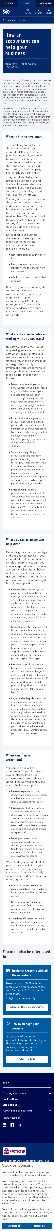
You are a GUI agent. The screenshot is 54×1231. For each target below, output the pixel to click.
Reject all (39, 1226)
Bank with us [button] (17, 1099)
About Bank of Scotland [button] (24, 1111)
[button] (49, 12)
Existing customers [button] (21, 1093)
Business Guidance (17, 20)
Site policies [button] (17, 1105)
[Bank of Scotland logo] (6, 12)
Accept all (14, 1226)
